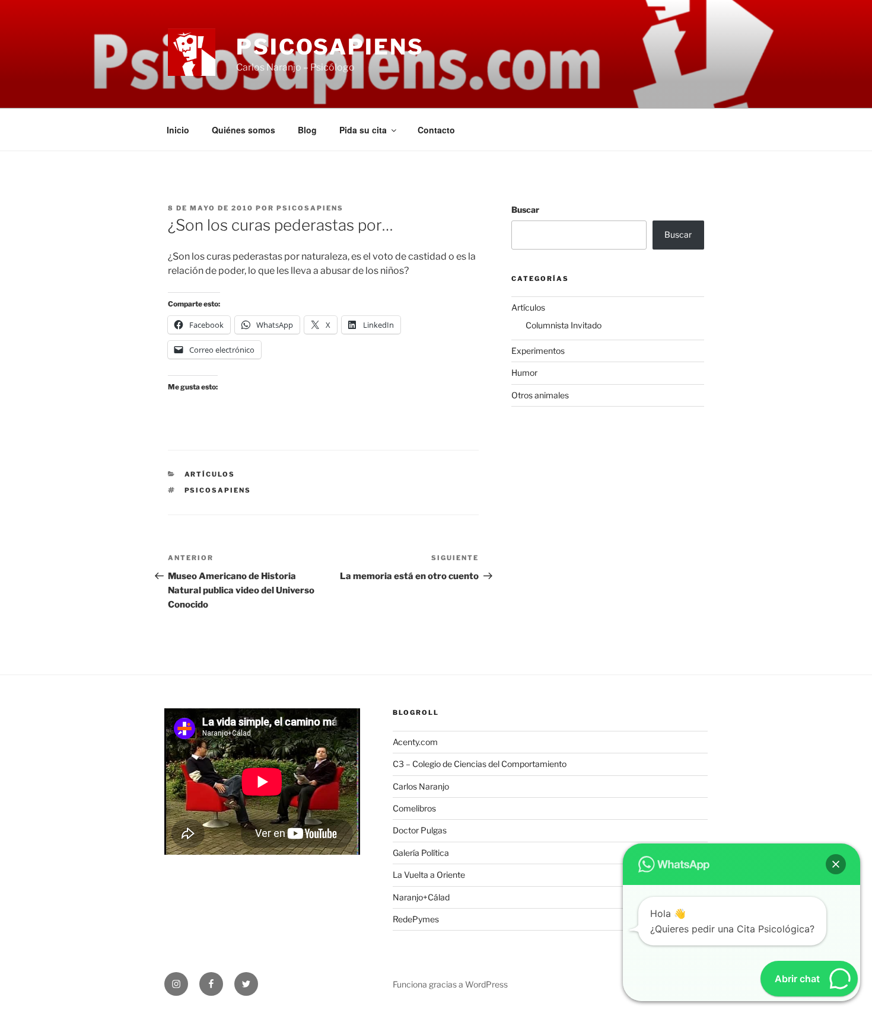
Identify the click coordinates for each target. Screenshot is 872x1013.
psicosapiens (309, 208)
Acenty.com (415, 742)
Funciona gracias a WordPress (450, 984)
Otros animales (540, 395)
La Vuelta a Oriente (429, 875)
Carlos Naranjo (421, 786)
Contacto (436, 130)
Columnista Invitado (564, 325)
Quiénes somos (243, 130)
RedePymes (416, 919)
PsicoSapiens (330, 47)
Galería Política (421, 853)
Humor (524, 373)
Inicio (178, 130)
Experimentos (538, 351)
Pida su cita (363, 130)
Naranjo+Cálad (421, 897)
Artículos (209, 474)
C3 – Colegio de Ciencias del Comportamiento (480, 764)
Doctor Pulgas (420, 830)
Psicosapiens (218, 490)
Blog (307, 130)
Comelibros (414, 808)
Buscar (525, 209)
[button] (836, 864)
